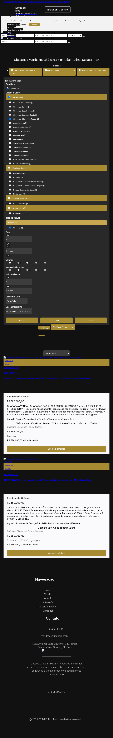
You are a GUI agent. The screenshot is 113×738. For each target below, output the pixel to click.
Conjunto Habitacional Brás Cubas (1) (28, 182)
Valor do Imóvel (13, 274)
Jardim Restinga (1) (21, 151)
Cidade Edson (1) (20, 123)
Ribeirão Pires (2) (20, 198)
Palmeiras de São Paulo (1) (24, 160)
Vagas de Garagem (15, 267)
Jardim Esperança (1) (22, 148)
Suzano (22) (18, 97)
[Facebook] (56, 714)
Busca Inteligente (14, 307)
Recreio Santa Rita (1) (22, 164)
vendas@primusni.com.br (54, 635)
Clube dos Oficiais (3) (22, 127)
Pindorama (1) (19, 194)
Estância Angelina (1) (21, 131)
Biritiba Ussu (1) (19, 174)
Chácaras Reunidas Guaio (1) (25, 115)
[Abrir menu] (2, 21)
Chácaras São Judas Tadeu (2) (26, 119)
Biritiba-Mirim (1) (19, 208)
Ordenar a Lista (13, 297)
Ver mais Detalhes (56, 449)
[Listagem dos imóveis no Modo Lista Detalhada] (41, 339)
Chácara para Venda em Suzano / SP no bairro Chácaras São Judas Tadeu (56, 423)
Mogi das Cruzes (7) (21, 168)
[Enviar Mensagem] (69, 42)
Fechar (91, 320)
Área (8, 232)
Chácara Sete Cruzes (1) (23, 103)
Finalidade (10, 84)
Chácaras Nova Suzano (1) (24, 111)
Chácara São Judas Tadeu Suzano (56, 528)
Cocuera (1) (18, 178)
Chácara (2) (18, 228)
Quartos (9, 260)
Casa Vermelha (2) (20, 204)
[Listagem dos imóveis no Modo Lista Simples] (41, 346)
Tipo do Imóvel (13, 218)
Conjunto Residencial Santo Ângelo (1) (29, 186)
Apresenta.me (56, 731)
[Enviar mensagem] (83, 36)
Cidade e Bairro (13, 93)
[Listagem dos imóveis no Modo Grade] (41, 332)
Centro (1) (17, 214)
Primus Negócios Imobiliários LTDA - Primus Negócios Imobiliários (37, 1)
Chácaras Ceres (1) (21, 107)
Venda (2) (15, 89)
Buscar (22, 320)
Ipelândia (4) (18, 139)
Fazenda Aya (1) (19, 135)
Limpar (56, 320)
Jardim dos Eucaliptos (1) (23, 143)
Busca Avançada (44, 327)
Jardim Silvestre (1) (21, 156)
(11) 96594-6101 (55, 628)
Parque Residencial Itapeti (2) (25, 190)
